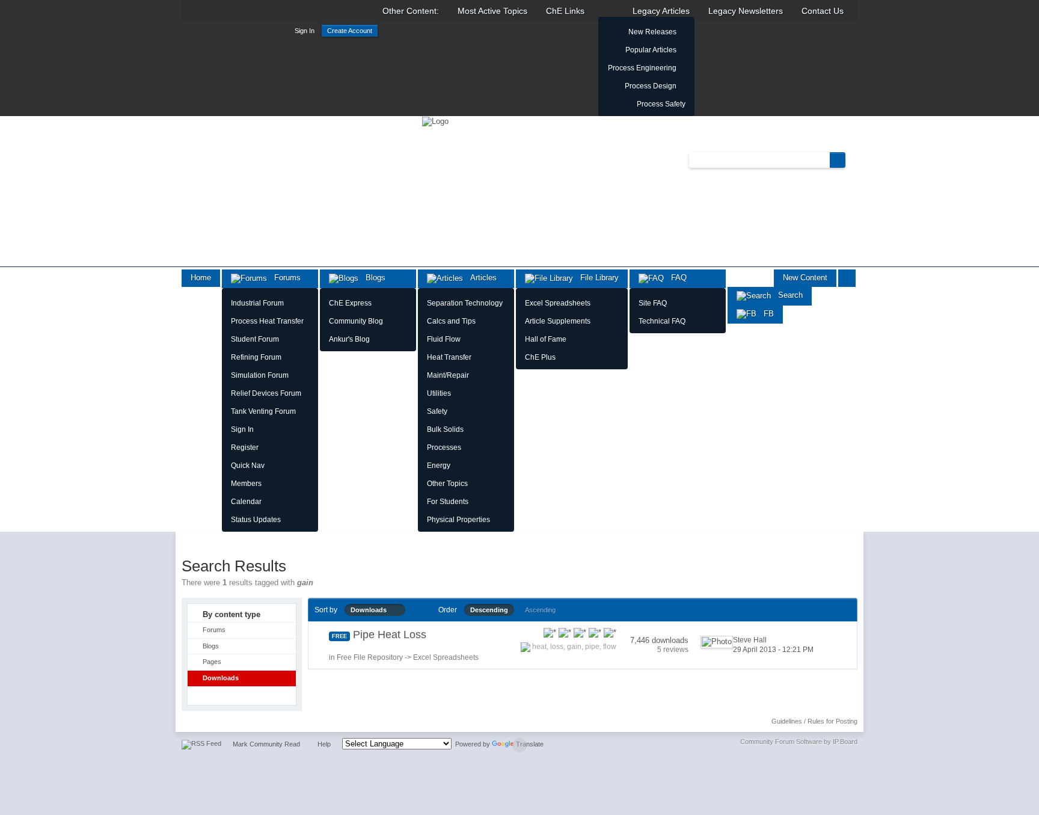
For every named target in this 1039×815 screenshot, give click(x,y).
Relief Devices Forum (266, 393)
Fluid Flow (444, 339)
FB (765, 313)
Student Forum (255, 339)
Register (245, 447)
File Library (596, 277)
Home (201, 277)
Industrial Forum (257, 303)
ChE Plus (540, 357)
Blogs (371, 277)
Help (324, 744)
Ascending (540, 610)
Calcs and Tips (451, 321)
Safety (437, 411)
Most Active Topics (492, 11)
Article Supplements (557, 321)
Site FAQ (653, 303)
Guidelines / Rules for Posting (814, 721)
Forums (284, 277)
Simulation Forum (260, 375)
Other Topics (447, 483)
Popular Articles (650, 50)
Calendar (246, 501)
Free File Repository (370, 657)
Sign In (304, 30)
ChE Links (565, 11)
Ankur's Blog (349, 339)
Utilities (439, 393)
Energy (438, 465)
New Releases (652, 32)
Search (787, 295)
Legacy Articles (661, 11)
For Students (447, 501)
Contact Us (822, 11)
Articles (480, 277)
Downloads (221, 677)
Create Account (349, 30)
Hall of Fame (545, 339)
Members (246, 483)
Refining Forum (256, 357)
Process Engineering (642, 68)
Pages (212, 661)
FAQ (675, 277)
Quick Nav (248, 465)
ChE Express (350, 303)
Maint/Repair (448, 375)
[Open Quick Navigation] (847, 278)
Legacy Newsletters (745, 11)
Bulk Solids (445, 429)
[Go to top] (519, 745)
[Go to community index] (435, 120)
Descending (489, 610)
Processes (444, 447)
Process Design (650, 86)
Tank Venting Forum (263, 411)
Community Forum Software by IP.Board (798, 741)
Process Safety (661, 104)
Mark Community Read (266, 744)
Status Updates (256, 519)
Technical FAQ (662, 321)
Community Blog (356, 321)
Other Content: (410, 11)
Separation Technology (465, 303)
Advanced (852, 159)
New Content (805, 277)
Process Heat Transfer (267, 321)
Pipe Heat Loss (389, 635)
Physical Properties (458, 519)
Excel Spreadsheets (557, 303)
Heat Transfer (449, 357)
